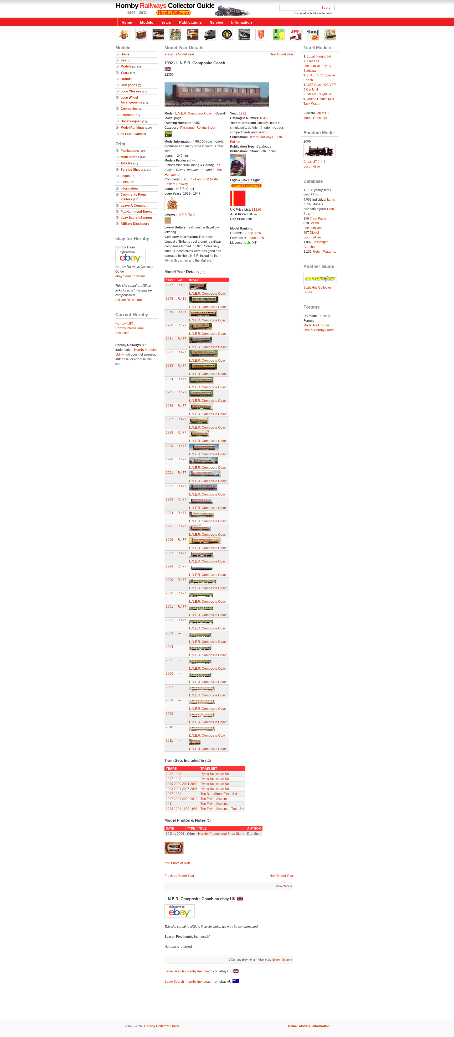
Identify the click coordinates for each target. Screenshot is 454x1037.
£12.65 (257, 209)
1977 (169, 285)
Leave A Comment (134, 205)
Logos (125, 176)
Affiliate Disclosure (135, 224)
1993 (169, 499)
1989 (169, 446)
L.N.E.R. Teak (185, 215)
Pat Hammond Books (136, 211)
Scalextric (122, 333)
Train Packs (318, 218)
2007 (169, 687)
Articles (126, 163)
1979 (169, 312)
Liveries (127, 115)
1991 (169, 473)
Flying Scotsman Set (215, 774)
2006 (169, 673)
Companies (129, 109)
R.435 (182, 285)
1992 (242, 113)
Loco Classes (131, 91)
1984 (169, 379)
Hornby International (130, 328)
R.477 (264, 118)
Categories (129, 85)
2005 (169, 660)
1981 (169, 339)
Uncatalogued (131, 121)
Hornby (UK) (124, 323)
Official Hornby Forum (318, 330)
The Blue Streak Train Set (218, 794)
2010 (169, 727)
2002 (169, 620)
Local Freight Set (319, 56)
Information (241, 22)
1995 (169, 526)
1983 (169, 365)
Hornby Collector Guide (161, 1026)
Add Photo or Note (177, 863)
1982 (169, 352)
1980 (169, 325)
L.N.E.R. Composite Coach (194, 113)
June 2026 (256, 238)
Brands (126, 79)
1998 (169, 566)
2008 (169, 700)
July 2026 (254, 233)
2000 (169, 593)
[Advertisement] (227, 1003)
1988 (169, 432)
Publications (190, 22)
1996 (169, 539)
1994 (169, 513)
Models (146, 22)
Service (216, 22)
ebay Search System (136, 218)
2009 (169, 714)
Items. (331, 199)
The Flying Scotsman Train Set (222, 809)
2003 (169, 633)
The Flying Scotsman (215, 799)
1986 (169, 406)
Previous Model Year (179, 54)
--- (179, 633)
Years (166, 22)
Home (127, 22)
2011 (169, 740)
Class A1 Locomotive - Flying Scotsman (317, 65)
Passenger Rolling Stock (197, 127)
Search (126, 60)
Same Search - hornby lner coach (188, 971)
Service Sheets (132, 169)
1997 (169, 553)
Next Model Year (281, 54)
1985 (169, 392)
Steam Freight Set (319, 94)
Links (125, 182)
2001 (169, 606)
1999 (169, 580)
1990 (169, 459)
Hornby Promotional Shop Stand (221, 834)
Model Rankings (133, 127)
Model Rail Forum (316, 325)
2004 (169, 647)
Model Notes (130, 157)
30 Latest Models (133, 134)
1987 (169, 419)
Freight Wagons (323, 251)
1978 (169, 298)
